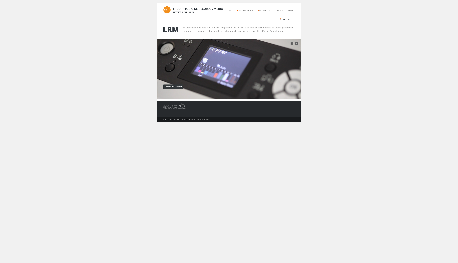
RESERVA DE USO (265, 10)
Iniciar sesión (286, 19)
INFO (230, 10)
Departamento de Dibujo (183, 12)
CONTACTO (279, 10)
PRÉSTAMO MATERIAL (246, 10)
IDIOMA (290, 10)
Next (296, 43)
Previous (292, 43)
